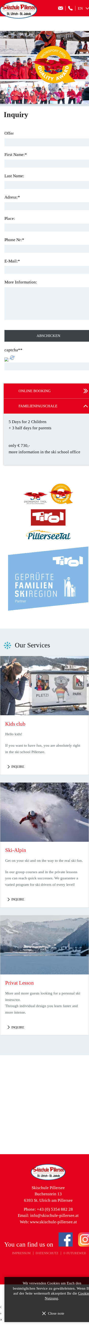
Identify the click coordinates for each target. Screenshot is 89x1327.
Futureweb (76, 1253)
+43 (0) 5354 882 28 (55, 1209)
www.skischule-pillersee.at (53, 1222)
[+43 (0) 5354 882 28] (70, 8)
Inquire (17, 766)
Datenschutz (47, 1253)
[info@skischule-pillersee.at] (61, 8)
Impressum (21, 1253)
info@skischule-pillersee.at (54, 1215)
